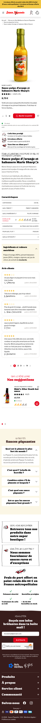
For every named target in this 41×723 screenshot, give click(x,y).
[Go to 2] (5, 424)
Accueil (4, 20)
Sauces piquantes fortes (11, 22)
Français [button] (16, 708)
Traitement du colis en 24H (10, 603)
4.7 (27, 665)
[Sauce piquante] (15, 13)
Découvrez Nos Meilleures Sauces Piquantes (21, 20)
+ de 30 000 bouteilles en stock (29, 603)
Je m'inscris (20, 640)
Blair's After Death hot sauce (26, 390)
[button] (20, 450)
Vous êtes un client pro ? (18, 144)
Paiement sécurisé (10, 594)
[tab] (20, 456)
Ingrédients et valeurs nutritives (15, 249)
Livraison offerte (15, 139)
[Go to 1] (2, 424)
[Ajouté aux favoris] (38, 116)
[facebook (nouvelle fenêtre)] (24, 703)
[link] (31, 13)
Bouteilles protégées (30, 594)
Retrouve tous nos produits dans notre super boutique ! (23, 534)
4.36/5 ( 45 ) (17, 94)
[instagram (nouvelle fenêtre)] (31, 703)
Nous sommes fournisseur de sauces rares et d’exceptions (21, 558)
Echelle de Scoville (6, 220)
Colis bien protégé (15, 134)
